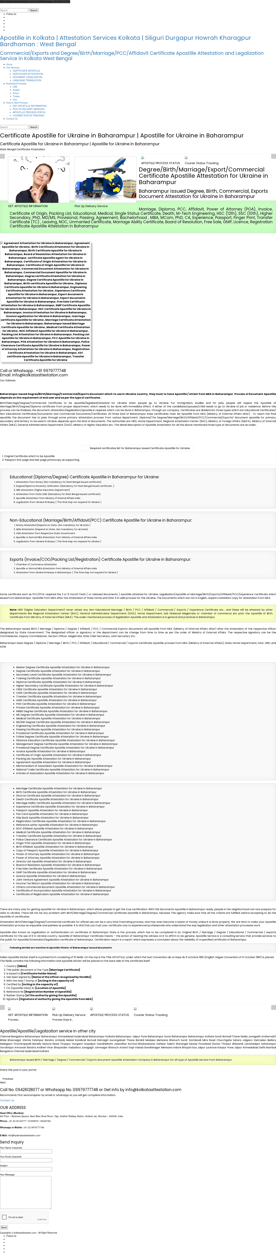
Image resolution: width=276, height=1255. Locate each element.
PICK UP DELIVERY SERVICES (28, 109)
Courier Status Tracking (201, 163)
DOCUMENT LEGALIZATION (27, 77)
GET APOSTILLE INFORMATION (29, 105)
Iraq (15, 99)
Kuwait (16, 89)
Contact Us (7, 1100)
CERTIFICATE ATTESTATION (28, 73)
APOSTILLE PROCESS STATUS (29, 112)
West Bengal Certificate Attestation (22, 149)
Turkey (16, 96)
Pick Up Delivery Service (91, 206)
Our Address (7, 380)
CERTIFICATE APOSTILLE (26, 70)
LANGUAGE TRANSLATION (27, 80)
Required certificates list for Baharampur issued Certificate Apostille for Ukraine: (140, 448)
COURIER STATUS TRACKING (28, 115)
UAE (15, 86)
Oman (16, 93)
